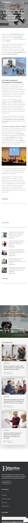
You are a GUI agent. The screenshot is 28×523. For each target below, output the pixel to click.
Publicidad (4, 495)
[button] (25, 2)
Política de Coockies (6, 498)
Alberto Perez (11, 23)
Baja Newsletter (5, 506)
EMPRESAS (14, 6)
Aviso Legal (4, 502)
